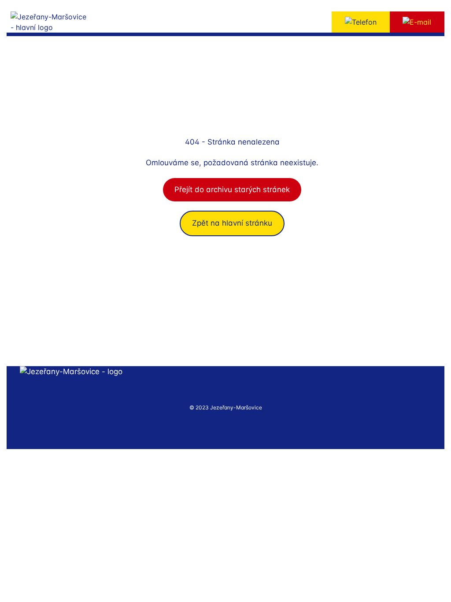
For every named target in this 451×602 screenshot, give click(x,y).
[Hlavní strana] (62, 22)
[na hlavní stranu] (71, 372)
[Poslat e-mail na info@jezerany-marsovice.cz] (417, 22)
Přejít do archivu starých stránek (232, 189)
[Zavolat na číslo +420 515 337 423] (361, 22)
